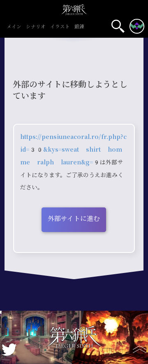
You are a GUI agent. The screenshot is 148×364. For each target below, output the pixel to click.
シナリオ (36, 27)
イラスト (60, 27)
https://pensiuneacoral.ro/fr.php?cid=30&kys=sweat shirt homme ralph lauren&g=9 (73, 150)
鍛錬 (79, 27)
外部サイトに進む (74, 219)
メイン (14, 27)
